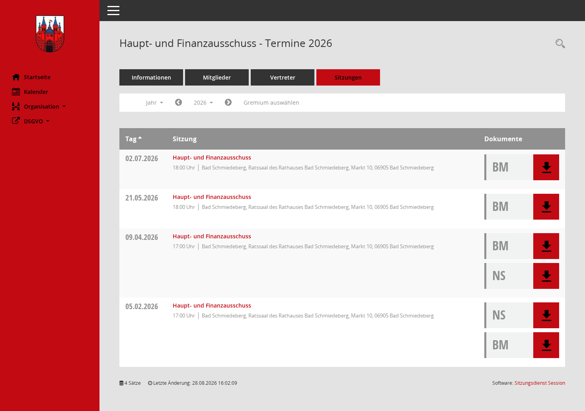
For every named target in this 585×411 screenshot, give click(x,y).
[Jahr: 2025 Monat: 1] (178, 102)
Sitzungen (348, 77)
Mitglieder (217, 77)
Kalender (36, 91)
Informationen (151, 77)
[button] (49, 106)
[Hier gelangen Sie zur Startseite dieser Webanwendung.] (49, 34)
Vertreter (282, 77)
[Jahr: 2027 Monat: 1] (228, 102)
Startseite (37, 77)
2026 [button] (201, 102)
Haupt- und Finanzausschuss (212, 157)
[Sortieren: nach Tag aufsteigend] (140, 138)
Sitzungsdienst (540, 383)
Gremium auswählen (271, 102)
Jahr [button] (152, 102)
